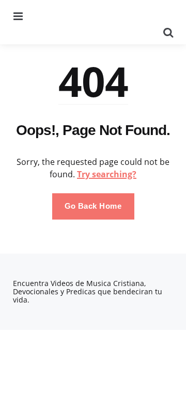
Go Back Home (93, 206)
